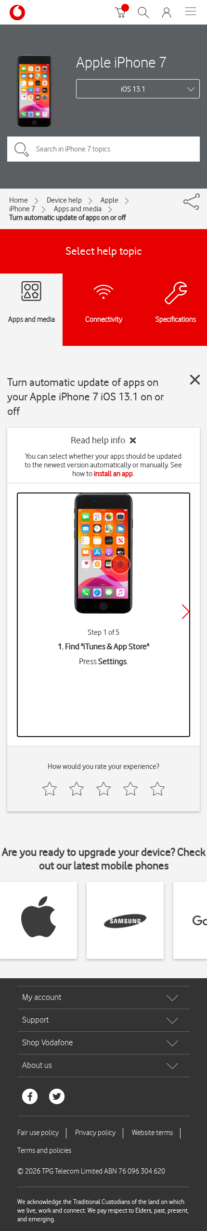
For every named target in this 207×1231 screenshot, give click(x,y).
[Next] (186, 611)
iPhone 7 (22, 209)
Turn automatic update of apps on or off (67, 217)
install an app (113, 473)
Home (18, 200)
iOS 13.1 (133, 89)
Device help (64, 200)
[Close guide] (195, 379)
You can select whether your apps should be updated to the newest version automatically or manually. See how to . (103, 465)
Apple (109, 200)
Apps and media (78, 209)
